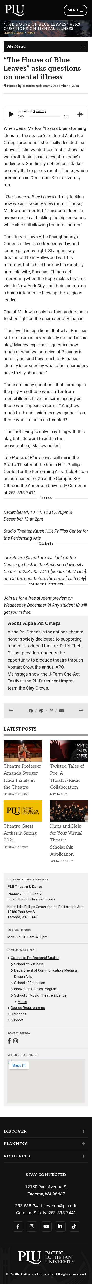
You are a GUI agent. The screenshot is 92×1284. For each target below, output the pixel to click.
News (31, 32)
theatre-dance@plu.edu (36, 899)
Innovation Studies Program (35, 989)
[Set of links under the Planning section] (82, 1144)
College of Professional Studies (35, 958)
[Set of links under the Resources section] (82, 1156)
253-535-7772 (31, 894)
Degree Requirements (28, 1008)
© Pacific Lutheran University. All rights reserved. (46, 1274)
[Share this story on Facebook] (31, 710)
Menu (73, 10)
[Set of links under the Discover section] (82, 1131)
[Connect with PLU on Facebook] (18, 1226)
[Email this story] (61, 710)
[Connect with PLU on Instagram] (32, 1226)
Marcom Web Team (36, 86)
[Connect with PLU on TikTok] (74, 1226)
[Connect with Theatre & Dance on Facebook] (9, 1041)
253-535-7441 (62, 1212)
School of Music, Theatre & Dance (40, 995)
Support (17, 1020)
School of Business (29, 964)
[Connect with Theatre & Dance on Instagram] (15, 1041)
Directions (18, 1014)
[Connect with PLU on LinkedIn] (60, 1226)
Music (22, 1002)
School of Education (29, 983)
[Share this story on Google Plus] (41, 710)
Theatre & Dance (14, 32)
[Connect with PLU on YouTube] (46, 1226)
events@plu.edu (61, 1205)
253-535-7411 (28, 1205)
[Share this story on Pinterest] (52, 710)
